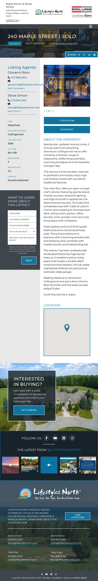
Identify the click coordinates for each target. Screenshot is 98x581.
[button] (47, 86)
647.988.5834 (19, 77)
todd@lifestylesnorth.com (22, 559)
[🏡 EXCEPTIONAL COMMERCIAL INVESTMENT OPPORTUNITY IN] (68, 465)
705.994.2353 (18, 100)
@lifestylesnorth (64, 450)
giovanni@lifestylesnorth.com (26, 84)
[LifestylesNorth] (49, 11)
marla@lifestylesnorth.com (66, 543)
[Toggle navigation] (89, 26)
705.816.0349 (15, 556)
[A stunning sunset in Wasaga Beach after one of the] (10, 465)
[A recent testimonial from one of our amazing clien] (87, 465)
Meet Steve (14, 111)
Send (29, 260)
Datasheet (67, 129)
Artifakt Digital (79, 577)
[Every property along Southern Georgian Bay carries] (29, 465)
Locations (57, 577)
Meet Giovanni (16, 88)
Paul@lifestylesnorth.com (65, 559)
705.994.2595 (58, 539)
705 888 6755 (58, 556)
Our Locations (77, 516)
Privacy (46, 577)
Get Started (29, 410)
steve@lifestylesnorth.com (24, 107)
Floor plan (67, 120)
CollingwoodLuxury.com (63, 43)
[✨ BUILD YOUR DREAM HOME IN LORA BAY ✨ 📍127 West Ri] (49, 465)
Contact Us (12, 20)
